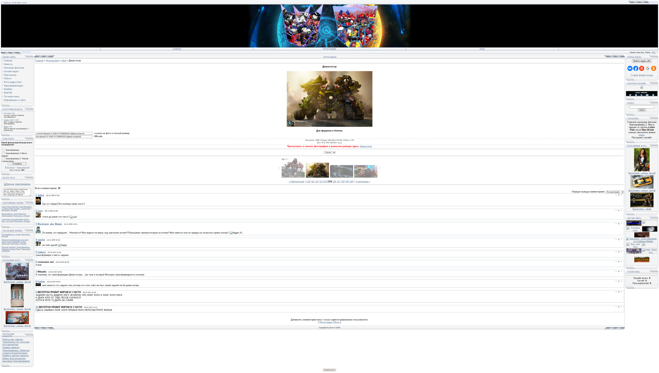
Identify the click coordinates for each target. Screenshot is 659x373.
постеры (7, 113)
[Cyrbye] (39, 285)
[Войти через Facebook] (635, 68)
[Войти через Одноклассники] (653, 68)
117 (338, 181)
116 (334, 181)
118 (343, 181)
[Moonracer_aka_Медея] (39, 232)
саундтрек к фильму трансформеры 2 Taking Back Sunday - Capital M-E (17, 207)
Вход (482, 49)
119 (347, 181)
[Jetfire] (39, 204)
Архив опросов (22, 167)
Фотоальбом (52, 60)
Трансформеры (12, 150)
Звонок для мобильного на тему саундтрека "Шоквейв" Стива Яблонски (15, 241)
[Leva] (39, 216)
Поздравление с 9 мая (11, 234)
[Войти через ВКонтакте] (630, 68)
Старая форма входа (642, 75)
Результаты (11, 167)
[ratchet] (39, 245)
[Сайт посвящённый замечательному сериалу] (649, 231)
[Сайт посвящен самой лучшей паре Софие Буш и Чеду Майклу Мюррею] (641, 236)
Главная (177, 49)
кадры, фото (9, 120)
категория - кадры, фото (17, 282)
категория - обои (641, 209)
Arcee (340, 142)
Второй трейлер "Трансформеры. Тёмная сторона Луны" (16, 248)
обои (6, 127)
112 (317, 181)
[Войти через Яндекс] (641, 68)
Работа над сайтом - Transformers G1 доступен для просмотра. (16, 342)
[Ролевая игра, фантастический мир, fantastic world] (633, 231)
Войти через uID (641, 61)
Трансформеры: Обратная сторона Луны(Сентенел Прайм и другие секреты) (16, 353)
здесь (642, 135)
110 (308, 181)
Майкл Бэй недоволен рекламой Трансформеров (16, 359)
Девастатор (366, 146)
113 (321, 181)
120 (351, 181)
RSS (653, 52)
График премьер (10, 347)
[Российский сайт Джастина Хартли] (649, 225)
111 (312, 181)
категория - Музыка (9, 210)
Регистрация (329, 49)
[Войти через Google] (647, 68)
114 (325, 181)
